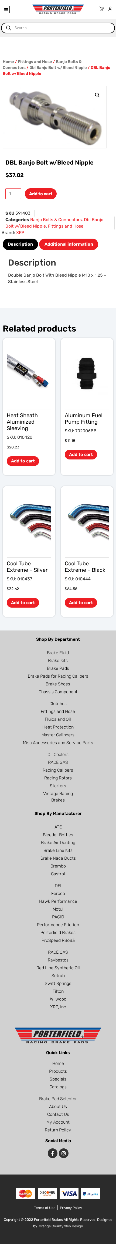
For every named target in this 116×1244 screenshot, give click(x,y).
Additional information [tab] (69, 244)
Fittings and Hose (35, 61)
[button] (6, 9)
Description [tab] (20, 244)
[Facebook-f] (52, 1153)
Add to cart (40, 193)
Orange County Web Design (61, 1226)
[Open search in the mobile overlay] (58, 28)
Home (8, 61)
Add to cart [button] (23, 461)
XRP (20, 232)
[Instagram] (64, 1153)
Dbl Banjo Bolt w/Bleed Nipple (58, 67)
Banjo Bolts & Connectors (56, 219)
